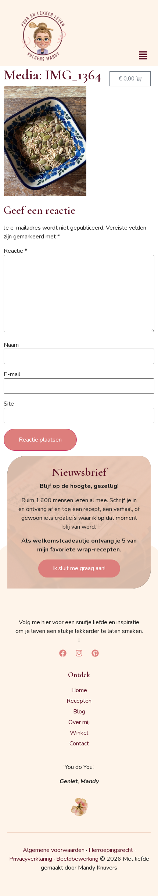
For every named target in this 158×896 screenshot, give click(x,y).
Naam (11, 345)
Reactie (15, 251)
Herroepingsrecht (111, 850)
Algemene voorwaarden (54, 850)
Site (9, 404)
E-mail (12, 374)
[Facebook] (63, 653)
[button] (143, 56)
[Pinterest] (95, 653)
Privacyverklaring (30, 859)
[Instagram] (79, 653)
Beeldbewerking (77, 859)
